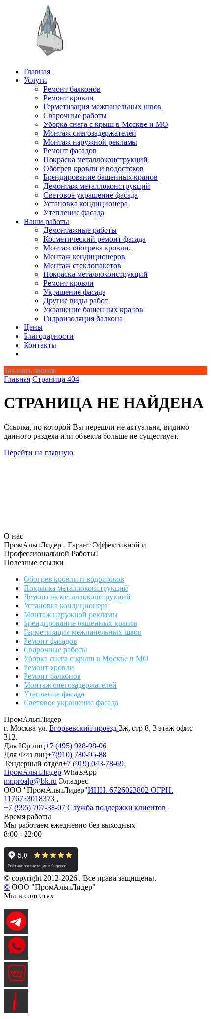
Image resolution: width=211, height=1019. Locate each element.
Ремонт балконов (72, 89)
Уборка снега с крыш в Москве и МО (105, 124)
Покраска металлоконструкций (95, 159)
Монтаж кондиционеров (84, 256)
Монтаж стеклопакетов (82, 265)
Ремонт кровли (68, 98)
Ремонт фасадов (70, 151)
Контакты (40, 345)
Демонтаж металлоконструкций (96, 186)
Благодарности (49, 336)
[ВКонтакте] (16, 984)
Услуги (35, 80)
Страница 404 (55, 379)
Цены (33, 327)
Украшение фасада (74, 292)
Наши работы (46, 221)
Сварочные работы (75, 115)
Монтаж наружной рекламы (90, 142)
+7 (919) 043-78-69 (93, 763)
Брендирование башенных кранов (100, 177)
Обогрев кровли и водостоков (93, 168)
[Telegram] (16, 931)
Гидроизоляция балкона (83, 318)
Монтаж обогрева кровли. (87, 248)
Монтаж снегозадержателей (89, 133)
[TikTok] (16, 1010)
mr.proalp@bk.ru (30, 781)
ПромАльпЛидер (32, 772)
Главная (37, 71)
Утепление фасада (73, 212)
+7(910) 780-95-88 (76, 754)
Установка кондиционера (85, 203)
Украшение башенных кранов (93, 309)
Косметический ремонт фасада (94, 239)
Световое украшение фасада (90, 195)
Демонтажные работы (80, 230)
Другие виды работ (75, 301)
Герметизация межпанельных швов (102, 106)
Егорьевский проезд (84, 728)
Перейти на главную (38, 452)
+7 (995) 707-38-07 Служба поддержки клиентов (85, 807)
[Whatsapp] (16, 957)
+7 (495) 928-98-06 (75, 746)
